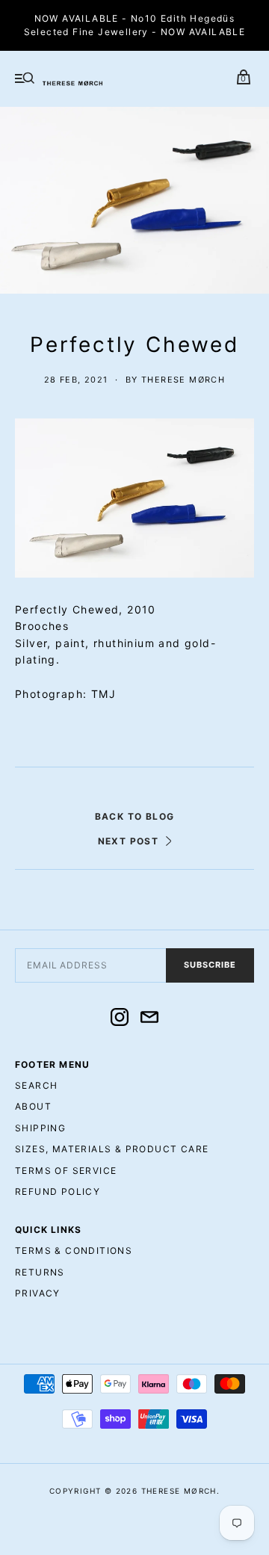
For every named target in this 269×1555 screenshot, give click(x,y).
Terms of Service (66, 1170)
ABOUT (33, 1106)
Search (36, 1085)
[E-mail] (149, 1019)
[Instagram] (120, 1019)
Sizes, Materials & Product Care (111, 1148)
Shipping (40, 1128)
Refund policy (57, 1191)
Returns (40, 1272)
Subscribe (210, 964)
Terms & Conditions (73, 1250)
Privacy (38, 1293)
